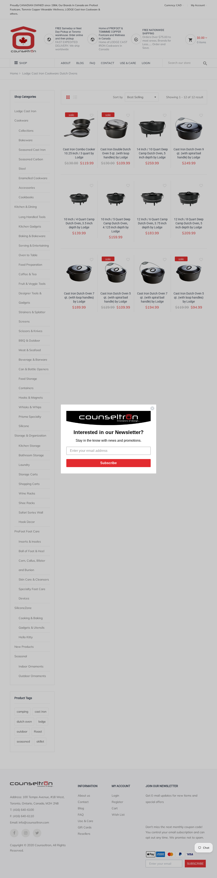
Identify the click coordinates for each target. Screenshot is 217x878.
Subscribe (108, 463)
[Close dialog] (152, 408)
